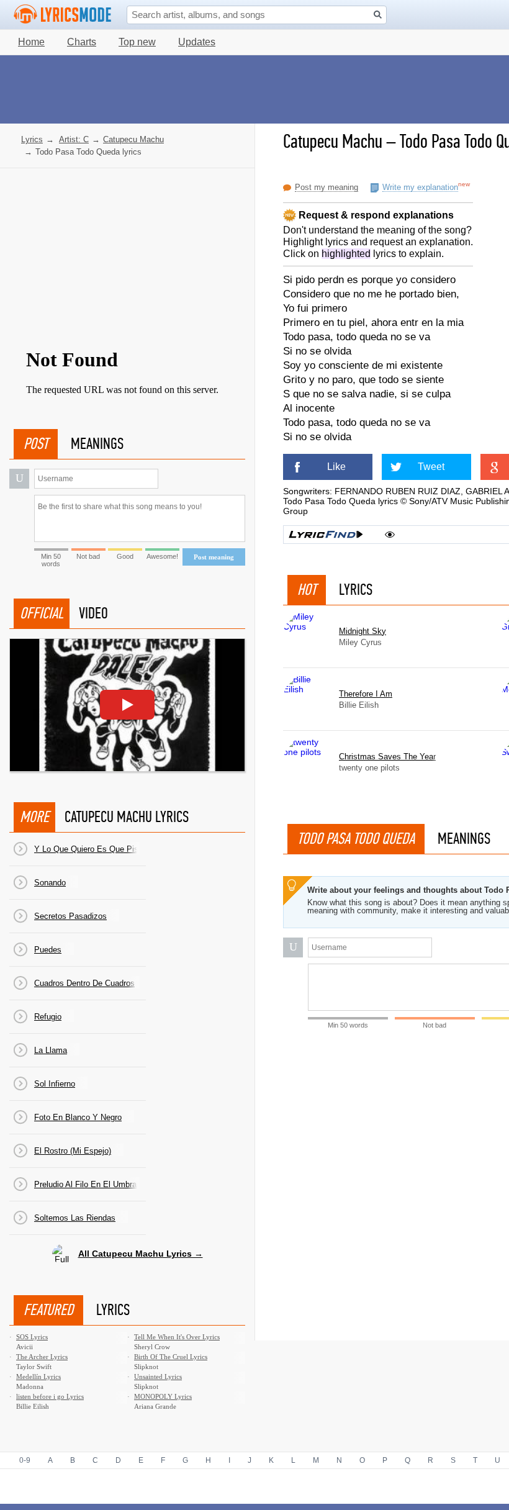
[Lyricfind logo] (326, 534)
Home (31, 42)
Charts (81, 42)
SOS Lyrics (32, 1336)
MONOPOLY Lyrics (163, 1396)
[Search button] (378, 14)
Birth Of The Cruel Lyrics (170, 1356)
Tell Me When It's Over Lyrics (177, 1336)
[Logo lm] (63, 14)
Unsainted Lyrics (158, 1376)
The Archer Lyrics (42, 1356)
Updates (196, 42)
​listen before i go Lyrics (50, 1396)
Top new (137, 42)
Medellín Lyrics (38, 1376)
